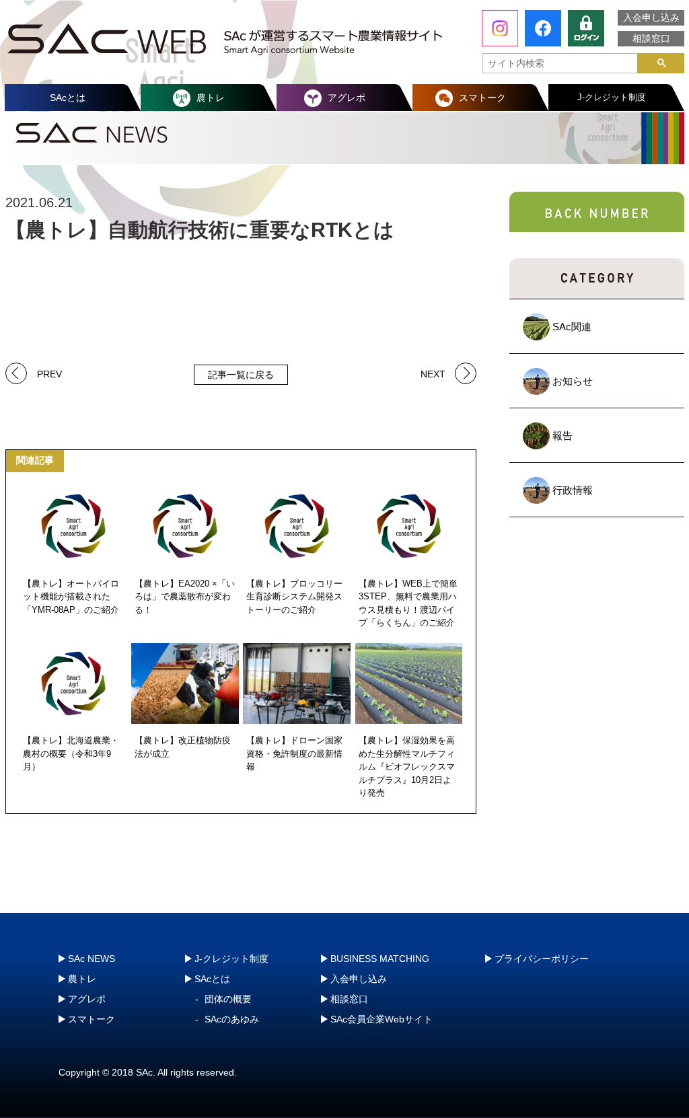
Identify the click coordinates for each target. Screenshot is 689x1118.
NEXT (433, 373)
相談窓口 (651, 38)
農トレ (210, 97)
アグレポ (346, 97)
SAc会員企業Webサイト (381, 1019)
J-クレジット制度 (611, 97)
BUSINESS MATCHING (379, 958)
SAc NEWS (91, 958)
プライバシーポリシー (542, 958)
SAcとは (67, 97)
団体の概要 (228, 999)
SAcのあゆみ (232, 1019)
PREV (49, 373)
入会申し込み (651, 17)
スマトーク (482, 97)
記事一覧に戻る (241, 374)
